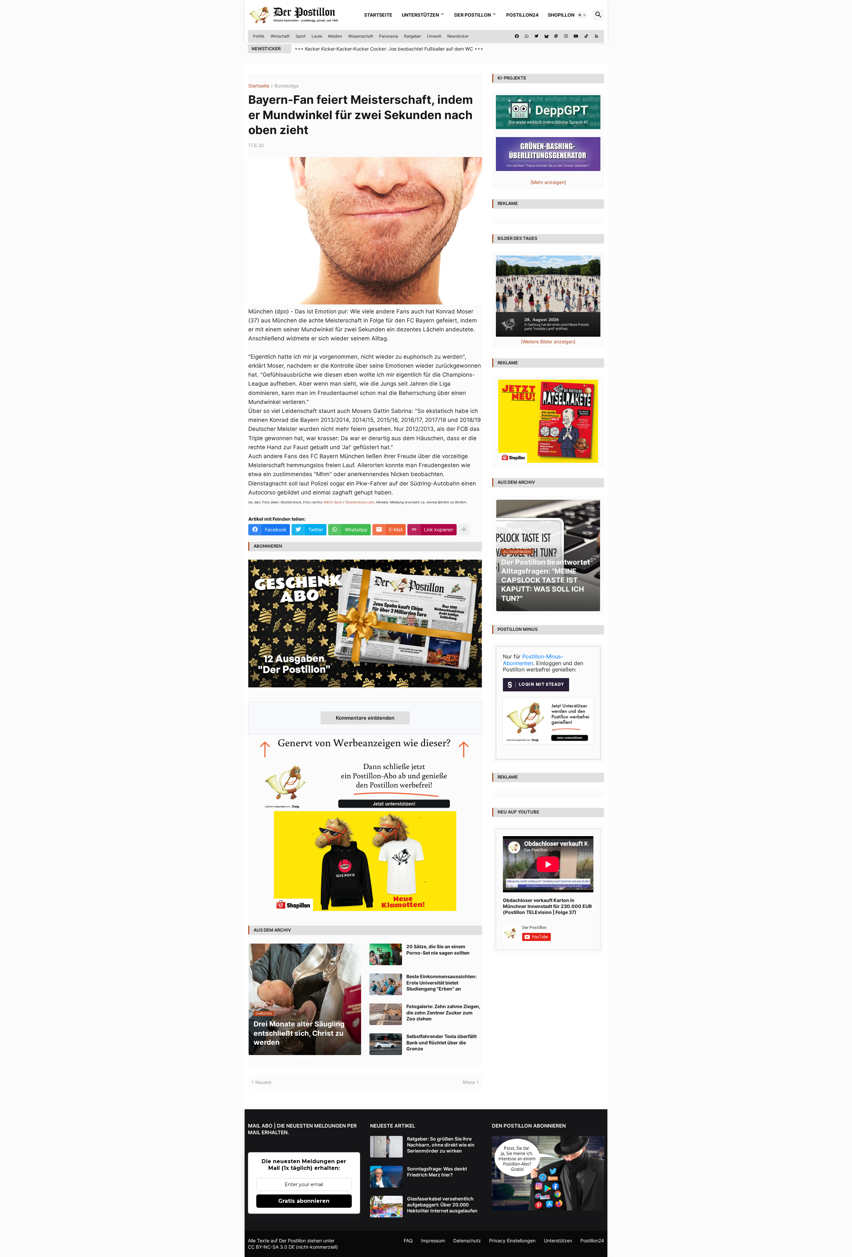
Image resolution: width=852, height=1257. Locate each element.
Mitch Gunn (333, 502)
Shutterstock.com (359, 502)
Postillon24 (522, 15)
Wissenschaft (360, 36)
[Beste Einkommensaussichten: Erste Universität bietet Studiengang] (385, 984)
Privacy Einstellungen (512, 1240)
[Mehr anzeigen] (464, 529)
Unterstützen (420, 15)
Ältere (468, 1082)
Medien (335, 36)
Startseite (378, 15)
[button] (582, 15)
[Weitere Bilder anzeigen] (548, 341)
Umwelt (434, 36)
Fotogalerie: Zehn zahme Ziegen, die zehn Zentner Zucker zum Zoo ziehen (443, 1012)
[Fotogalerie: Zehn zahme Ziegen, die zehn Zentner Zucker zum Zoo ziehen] (385, 1014)
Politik (259, 36)
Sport (301, 36)
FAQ (408, 1240)
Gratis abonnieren (303, 1201)
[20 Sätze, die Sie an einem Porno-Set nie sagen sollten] (385, 954)
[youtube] (576, 36)
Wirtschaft (280, 36)
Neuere (263, 1082)
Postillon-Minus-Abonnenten (533, 659)
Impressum (433, 1240)
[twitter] (536, 36)
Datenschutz (467, 1240)
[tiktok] (586, 36)
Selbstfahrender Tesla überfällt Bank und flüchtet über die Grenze (441, 1042)
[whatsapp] (527, 36)
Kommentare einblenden (365, 718)
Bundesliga (287, 86)
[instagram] (566, 36)
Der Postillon (472, 15)
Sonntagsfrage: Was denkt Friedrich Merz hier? (437, 1171)
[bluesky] (546, 36)
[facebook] (517, 36)
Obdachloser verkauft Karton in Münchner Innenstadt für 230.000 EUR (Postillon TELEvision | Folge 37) (547, 906)
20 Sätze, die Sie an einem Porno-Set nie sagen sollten (438, 949)
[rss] (596, 36)
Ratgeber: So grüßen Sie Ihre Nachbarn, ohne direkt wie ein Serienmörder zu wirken (441, 1145)
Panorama (388, 36)
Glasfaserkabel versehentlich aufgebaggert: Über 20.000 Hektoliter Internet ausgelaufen (442, 1204)
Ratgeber (412, 36)
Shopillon (561, 15)
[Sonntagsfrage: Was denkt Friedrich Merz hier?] (386, 1176)
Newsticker (458, 36)
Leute (317, 36)
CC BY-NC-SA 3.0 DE (271, 1247)
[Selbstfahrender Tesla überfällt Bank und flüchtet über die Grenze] (385, 1044)
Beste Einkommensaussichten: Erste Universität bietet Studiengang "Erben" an (441, 982)
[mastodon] (556, 36)
